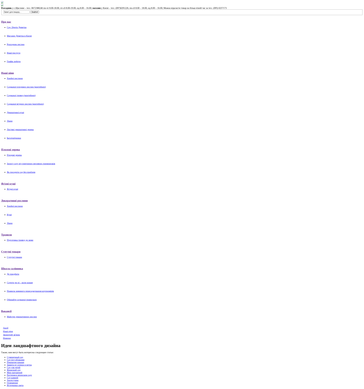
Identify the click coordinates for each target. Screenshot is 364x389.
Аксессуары (12, 380)
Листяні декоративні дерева (20, 129)
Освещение (12, 383)
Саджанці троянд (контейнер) (21, 95)
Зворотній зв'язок (11, 335)
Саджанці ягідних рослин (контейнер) (25, 104)
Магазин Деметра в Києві (19, 36)
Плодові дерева (10, 149)
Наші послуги (13, 53)
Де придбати (13, 274)
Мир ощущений (14, 372)
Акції (5, 328)
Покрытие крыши (15, 362)
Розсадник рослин (15, 44)
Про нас (6, 21)
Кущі (9, 214)
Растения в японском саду (19, 375)
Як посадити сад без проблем (21, 172)
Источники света (15, 385)
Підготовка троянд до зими (20, 240)
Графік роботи (14, 61)
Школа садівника (12, 268)
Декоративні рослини (14, 200)
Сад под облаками (15, 360)
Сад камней (12, 377)
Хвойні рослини (15, 78)
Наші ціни (7, 72)
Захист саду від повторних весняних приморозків (31, 163)
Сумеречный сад (15, 357)
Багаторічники (14, 138)
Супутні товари (10, 251)
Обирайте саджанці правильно (22, 299)
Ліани (10, 121)
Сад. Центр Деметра (16, 27)
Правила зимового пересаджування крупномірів (30, 291)
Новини (7, 338)
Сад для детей (13, 367)
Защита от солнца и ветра (19, 365)
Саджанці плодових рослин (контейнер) (26, 87)
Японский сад (13, 370)
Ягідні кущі (8, 183)
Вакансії (6, 311)
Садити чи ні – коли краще (20, 282)
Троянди (6, 234)
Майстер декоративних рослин (22, 317)
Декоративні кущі (15, 112)
